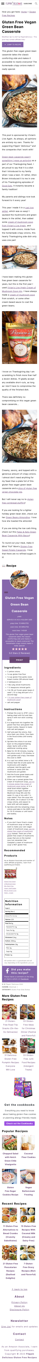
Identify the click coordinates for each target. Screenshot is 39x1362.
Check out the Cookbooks (19, 1123)
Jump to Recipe (13, 45)
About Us (19, 1306)
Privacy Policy (20, 1302)
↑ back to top (19, 1289)
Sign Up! (6, 1326)
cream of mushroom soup (22, 295)
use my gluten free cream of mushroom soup (21, 831)
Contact (19, 1339)
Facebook (25, 979)
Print (19, 660)
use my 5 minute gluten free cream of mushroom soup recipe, (21, 784)
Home (24, 12)
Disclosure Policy (19, 1309)
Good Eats (7, 186)
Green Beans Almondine (18, 517)
